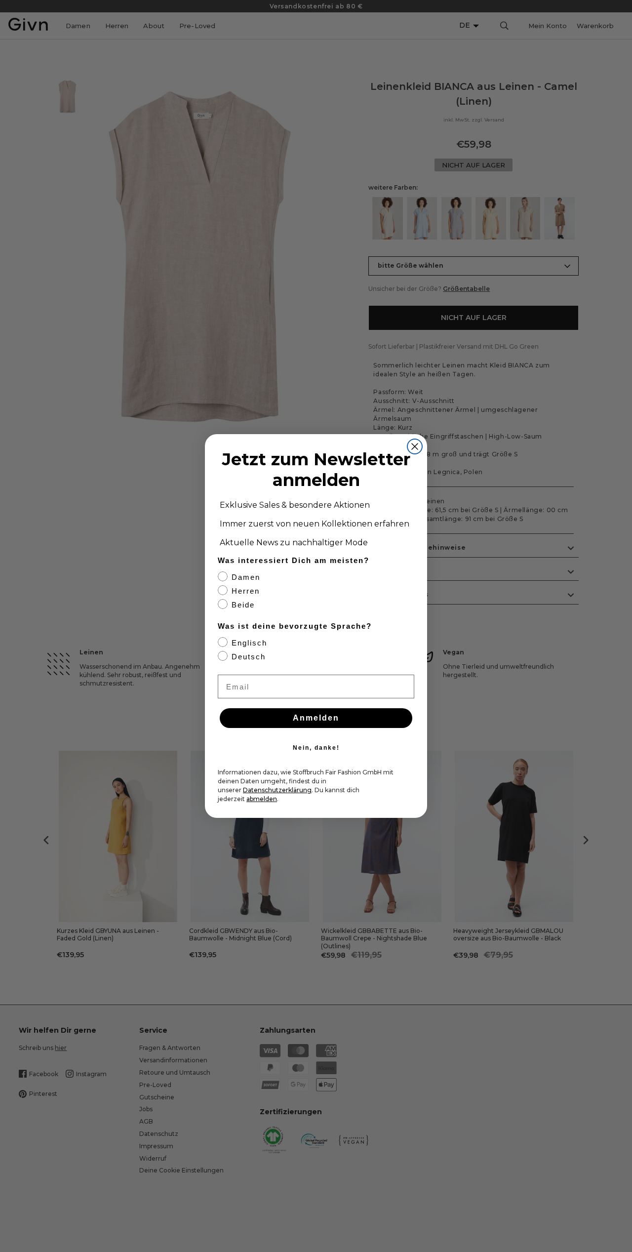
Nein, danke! (316, 747)
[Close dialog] (414, 446)
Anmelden (316, 718)
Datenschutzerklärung (277, 790)
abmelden (261, 799)
